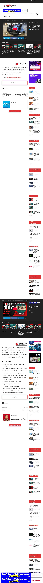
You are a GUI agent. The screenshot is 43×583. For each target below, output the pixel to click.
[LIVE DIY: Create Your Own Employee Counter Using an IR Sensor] (5, 46)
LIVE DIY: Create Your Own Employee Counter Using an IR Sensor (36, 199)
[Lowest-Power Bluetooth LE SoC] (31, 179)
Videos (13, 20)
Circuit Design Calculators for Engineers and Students (36, 281)
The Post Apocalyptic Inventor (14, 77)
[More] (25, 38)
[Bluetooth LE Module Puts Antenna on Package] (31, 174)
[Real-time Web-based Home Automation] (31, 118)
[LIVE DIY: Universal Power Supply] (13, 46)
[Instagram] (31, 0)
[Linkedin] (33, 0)
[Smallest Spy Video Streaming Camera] (31, 127)
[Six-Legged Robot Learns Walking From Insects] (31, 144)
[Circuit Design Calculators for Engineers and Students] (31, 281)
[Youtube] (36, 0)
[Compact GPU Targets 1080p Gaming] (31, 234)
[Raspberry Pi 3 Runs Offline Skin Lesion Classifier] (31, 154)
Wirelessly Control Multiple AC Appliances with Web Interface (36, 131)
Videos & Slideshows (8, 20)
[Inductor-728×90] (15, 12)
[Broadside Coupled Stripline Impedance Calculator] (31, 286)
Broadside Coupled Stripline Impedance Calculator (36, 286)
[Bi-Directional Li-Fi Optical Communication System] (31, 98)
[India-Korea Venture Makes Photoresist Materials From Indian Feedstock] (31, 149)
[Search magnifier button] (37, 14)
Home (3, 20)
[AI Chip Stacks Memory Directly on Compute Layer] (31, 186)
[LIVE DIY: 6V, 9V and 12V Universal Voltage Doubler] (21, 46)
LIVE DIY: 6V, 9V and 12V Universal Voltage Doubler (21, 51)
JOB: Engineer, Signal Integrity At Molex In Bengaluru (36, 266)
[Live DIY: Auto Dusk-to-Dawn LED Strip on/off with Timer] (37, 46)
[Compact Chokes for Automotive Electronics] (31, 230)
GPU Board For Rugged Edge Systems (36, 238)
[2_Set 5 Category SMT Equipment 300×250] (35, 83)
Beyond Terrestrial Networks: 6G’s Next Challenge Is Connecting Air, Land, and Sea (36, 93)
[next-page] (31, 112)
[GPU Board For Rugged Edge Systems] (31, 238)
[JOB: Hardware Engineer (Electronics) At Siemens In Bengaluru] (31, 250)
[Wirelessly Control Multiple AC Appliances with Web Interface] (31, 131)
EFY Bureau (32, 29)
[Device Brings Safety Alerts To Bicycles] (31, 183)
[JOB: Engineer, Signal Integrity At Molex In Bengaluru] (31, 266)
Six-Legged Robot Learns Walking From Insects (36, 144)
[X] (34, 0)
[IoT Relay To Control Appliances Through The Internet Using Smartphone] (31, 103)
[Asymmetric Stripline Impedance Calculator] (31, 294)
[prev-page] (30, 112)
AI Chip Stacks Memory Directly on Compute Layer (36, 186)
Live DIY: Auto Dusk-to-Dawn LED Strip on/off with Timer (37, 51)
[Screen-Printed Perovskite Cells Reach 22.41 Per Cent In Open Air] (31, 159)
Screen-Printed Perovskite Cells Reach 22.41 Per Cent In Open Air (36, 159)
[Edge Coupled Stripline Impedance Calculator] (31, 290)
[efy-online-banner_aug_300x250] (35, 70)
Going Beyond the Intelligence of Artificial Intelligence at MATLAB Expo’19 (21, 95)
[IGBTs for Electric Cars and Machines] (31, 227)
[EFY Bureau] (29, 29)
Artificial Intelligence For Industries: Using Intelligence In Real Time (8, 95)
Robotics (6, 88)
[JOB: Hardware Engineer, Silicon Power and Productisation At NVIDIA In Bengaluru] (31, 255)
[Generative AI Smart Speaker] (31, 109)
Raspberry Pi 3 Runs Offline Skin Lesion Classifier (36, 154)
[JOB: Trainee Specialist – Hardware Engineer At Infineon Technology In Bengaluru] (31, 261)
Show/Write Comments (15, 111)
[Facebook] (29, 0)
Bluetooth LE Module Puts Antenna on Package (36, 175)
